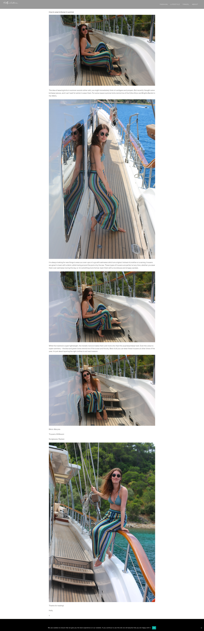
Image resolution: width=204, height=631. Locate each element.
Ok (154, 628)
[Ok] (201, 628)
